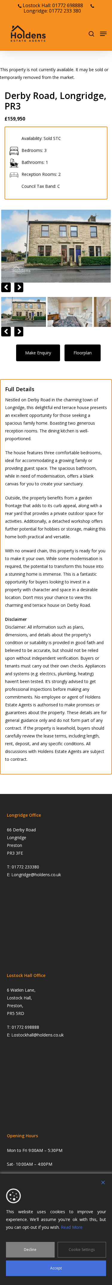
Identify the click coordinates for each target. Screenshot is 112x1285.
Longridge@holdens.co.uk (36, 874)
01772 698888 (25, 1027)
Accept (56, 1268)
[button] (103, 34)
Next (18, 287)
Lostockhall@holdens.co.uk (37, 1035)
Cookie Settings (82, 1249)
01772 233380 (25, 867)
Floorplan (82, 353)
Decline (30, 1249)
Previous (6, 287)
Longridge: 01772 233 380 (52, 10)
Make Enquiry (38, 353)
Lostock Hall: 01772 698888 (52, 5)
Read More (71, 1227)
